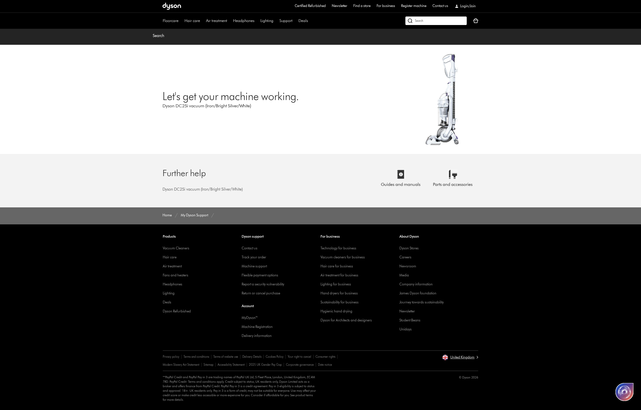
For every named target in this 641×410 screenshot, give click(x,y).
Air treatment (216, 20)
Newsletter (339, 6)
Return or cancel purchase (261, 293)
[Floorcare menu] (181, 20)
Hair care (192, 20)
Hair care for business (336, 266)
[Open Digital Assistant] (624, 392)
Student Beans (409, 320)
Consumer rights (325, 356)
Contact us (440, 6)
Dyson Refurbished (177, 311)
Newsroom (407, 266)
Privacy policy (171, 356)
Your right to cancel (299, 356)
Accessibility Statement (231, 364)
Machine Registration (257, 327)
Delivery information (257, 336)
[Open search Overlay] (436, 21)
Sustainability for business (339, 302)
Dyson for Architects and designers (346, 320)
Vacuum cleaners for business (342, 257)
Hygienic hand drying (336, 311)
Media (404, 275)
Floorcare (171, 20)
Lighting (266, 20)
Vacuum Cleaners (176, 248)
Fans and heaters (175, 275)
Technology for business (338, 248)
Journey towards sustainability (421, 302)
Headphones (243, 20)
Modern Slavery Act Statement (181, 364)
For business (386, 6)
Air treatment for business (339, 275)
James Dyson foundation (417, 293)
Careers (405, 257)
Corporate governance (300, 364)
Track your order (254, 257)
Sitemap (208, 364)
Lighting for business (335, 284)
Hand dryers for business (339, 293)
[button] (460, 357)
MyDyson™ (250, 318)
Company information (416, 284)
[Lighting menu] (275, 20)
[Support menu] (294, 20)
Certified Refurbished (310, 6)
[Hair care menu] (202, 20)
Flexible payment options (260, 275)
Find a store (362, 6)
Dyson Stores (409, 248)
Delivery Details (251, 356)
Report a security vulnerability (263, 284)
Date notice (325, 364)
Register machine (413, 6)
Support (285, 20)
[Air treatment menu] (229, 20)
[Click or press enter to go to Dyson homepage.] (172, 6)
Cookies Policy (274, 356)
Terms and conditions (196, 356)
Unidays (405, 329)
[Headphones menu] (256, 20)
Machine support (254, 266)
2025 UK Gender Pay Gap (265, 364)
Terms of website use (225, 356)
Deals (303, 20)
